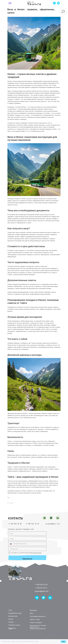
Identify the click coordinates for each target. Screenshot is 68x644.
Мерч (31, 613)
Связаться (27, 559)
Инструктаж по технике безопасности (38, 626)
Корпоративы (12, 616)
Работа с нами (35, 619)
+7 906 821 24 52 (32, 523)
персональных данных (35, 552)
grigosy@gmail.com (53, 523)
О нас (10, 610)
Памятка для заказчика (37, 628)
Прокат (10, 619)
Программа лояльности (38, 616)
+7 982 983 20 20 (15, 523)
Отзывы (31, 2)
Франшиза (36, 2)
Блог (10, 629)
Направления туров (15, 613)
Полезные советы (14, 625)
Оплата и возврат (36, 622)
